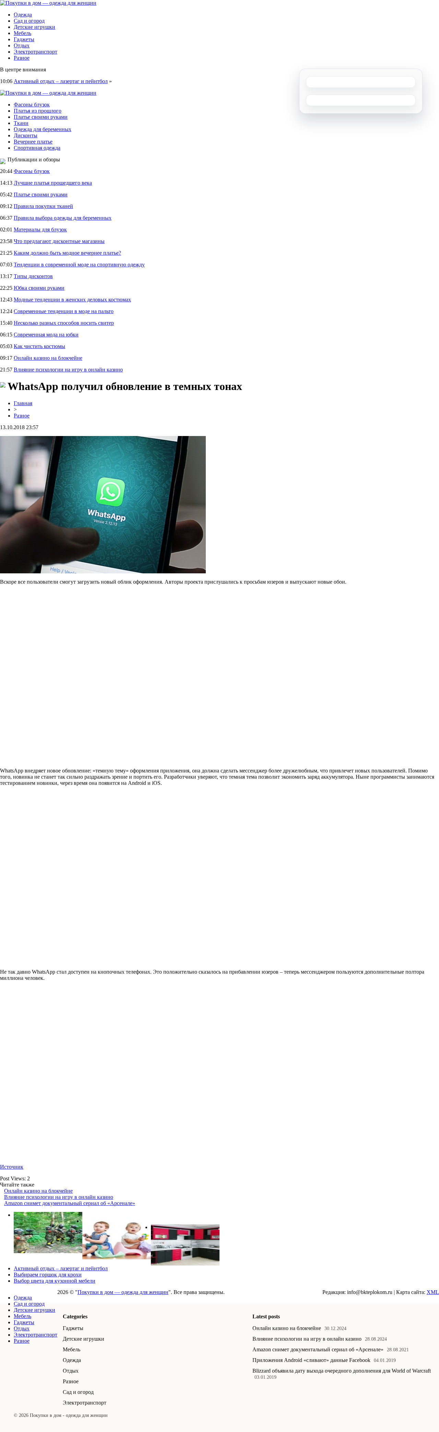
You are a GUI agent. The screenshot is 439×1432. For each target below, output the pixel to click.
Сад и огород (29, 21)
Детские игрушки (34, 27)
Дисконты (25, 135)
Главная (23, 403)
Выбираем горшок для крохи (48, 1275)
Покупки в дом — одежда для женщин (123, 1292)
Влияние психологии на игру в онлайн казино (68, 370)
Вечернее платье (33, 142)
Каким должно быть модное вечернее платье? (67, 253)
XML (433, 1292)
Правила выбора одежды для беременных (62, 218)
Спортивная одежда (37, 148)
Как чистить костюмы (39, 346)
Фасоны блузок (32, 104)
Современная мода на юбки (46, 334)
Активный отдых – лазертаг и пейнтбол (61, 81)
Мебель (22, 33)
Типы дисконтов (33, 276)
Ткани (21, 123)
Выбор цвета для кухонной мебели (54, 1281)
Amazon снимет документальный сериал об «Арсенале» (69, 1203)
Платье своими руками (41, 117)
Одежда (23, 15)
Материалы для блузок (40, 229)
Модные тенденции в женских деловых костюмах (72, 299)
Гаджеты (24, 39)
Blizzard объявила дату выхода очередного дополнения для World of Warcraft (341, 1371)
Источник (11, 1167)
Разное (21, 58)
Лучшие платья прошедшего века (53, 183)
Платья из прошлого (37, 111)
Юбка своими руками (39, 288)
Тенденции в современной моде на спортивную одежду (79, 264)
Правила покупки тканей (43, 206)
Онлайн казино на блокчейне (48, 358)
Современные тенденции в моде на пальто (64, 311)
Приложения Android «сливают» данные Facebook (311, 1360)
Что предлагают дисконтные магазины (59, 241)
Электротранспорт (35, 52)
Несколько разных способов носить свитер (64, 323)
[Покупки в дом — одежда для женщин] (48, 3)
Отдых (21, 45)
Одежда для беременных (42, 129)
